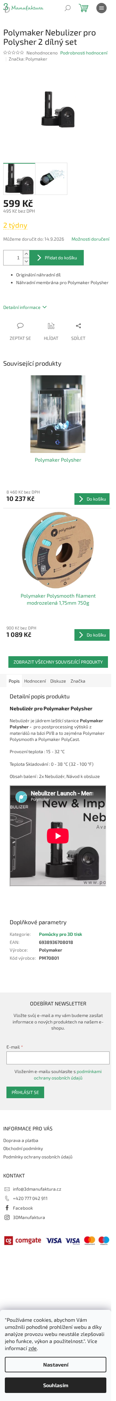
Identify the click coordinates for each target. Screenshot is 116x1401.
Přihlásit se (25, 1092)
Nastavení (55, 1364)
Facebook (23, 1208)
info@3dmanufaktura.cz (37, 1189)
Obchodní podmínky (23, 1148)
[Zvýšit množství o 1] (26, 254)
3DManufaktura (29, 1217)
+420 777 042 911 (30, 1198)
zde (32, 1348)
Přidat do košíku (61, 257)
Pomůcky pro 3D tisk (60, 934)
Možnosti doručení (90, 239)
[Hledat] (67, 8)
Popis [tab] (14, 681)
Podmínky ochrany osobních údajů (37, 1156)
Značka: (28, 59)
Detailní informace (22, 307)
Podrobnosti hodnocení (83, 52)
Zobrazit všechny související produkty (58, 662)
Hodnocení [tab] (35, 681)
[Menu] (101, 8)
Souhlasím (55, 1385)
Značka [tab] (78, 681)
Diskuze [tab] (58, 681)
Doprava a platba (20, 1140)
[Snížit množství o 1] (26, 261)
